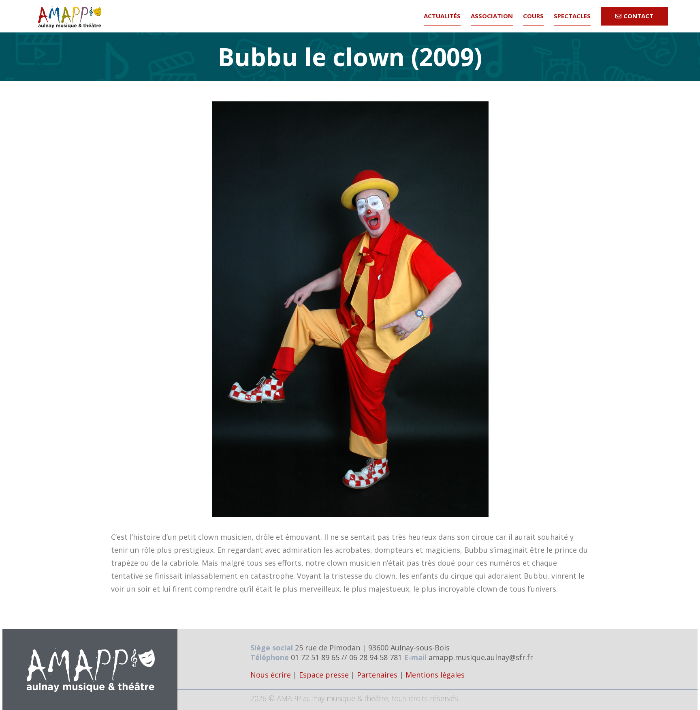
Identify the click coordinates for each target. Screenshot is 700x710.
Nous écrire (270, 675)
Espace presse (324, 675)
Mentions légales (435, 675)
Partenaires (377, 675)
